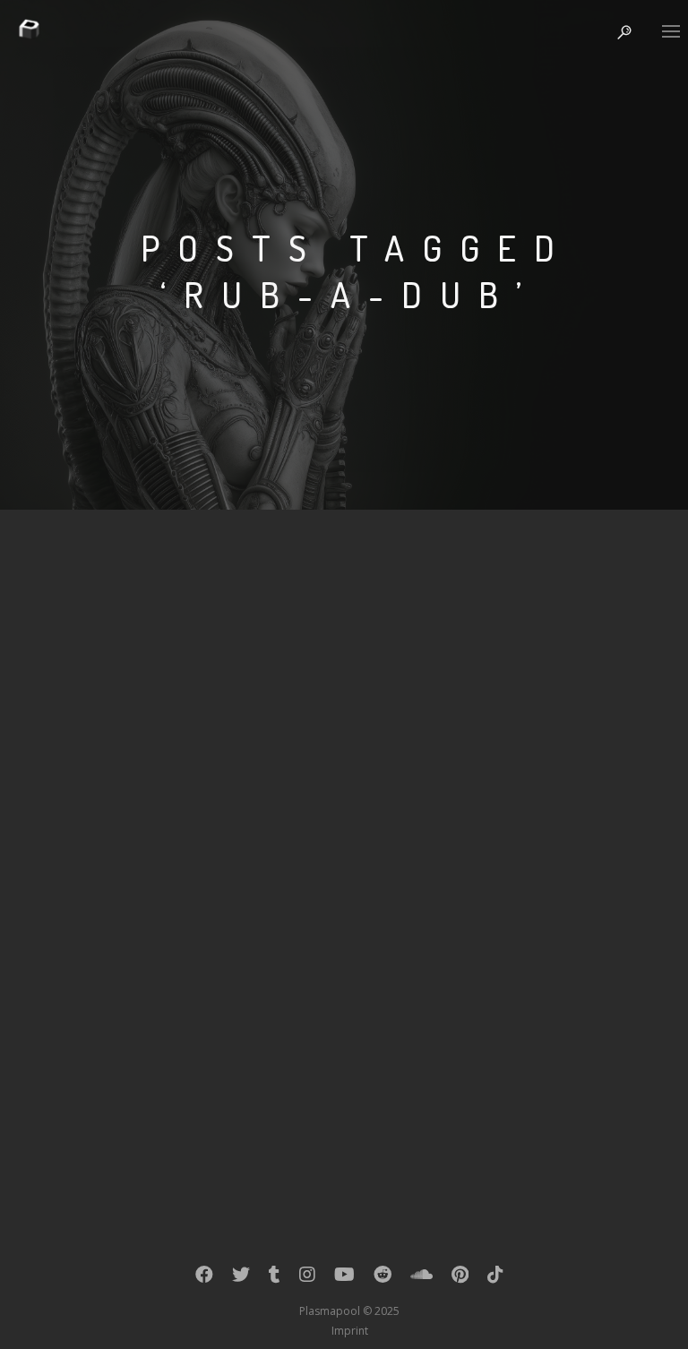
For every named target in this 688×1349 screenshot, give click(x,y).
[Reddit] (382, 1278)
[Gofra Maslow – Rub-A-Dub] (349, 756)
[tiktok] (495, 1278)
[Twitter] (241, 1278)
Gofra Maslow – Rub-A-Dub (212, 902)
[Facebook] (204, 1278)
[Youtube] (344, 1278)
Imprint (349, 1330)
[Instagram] (307, 1278)
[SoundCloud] (421, 1278)
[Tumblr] (274, 1278)
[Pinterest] (460, 1278)
